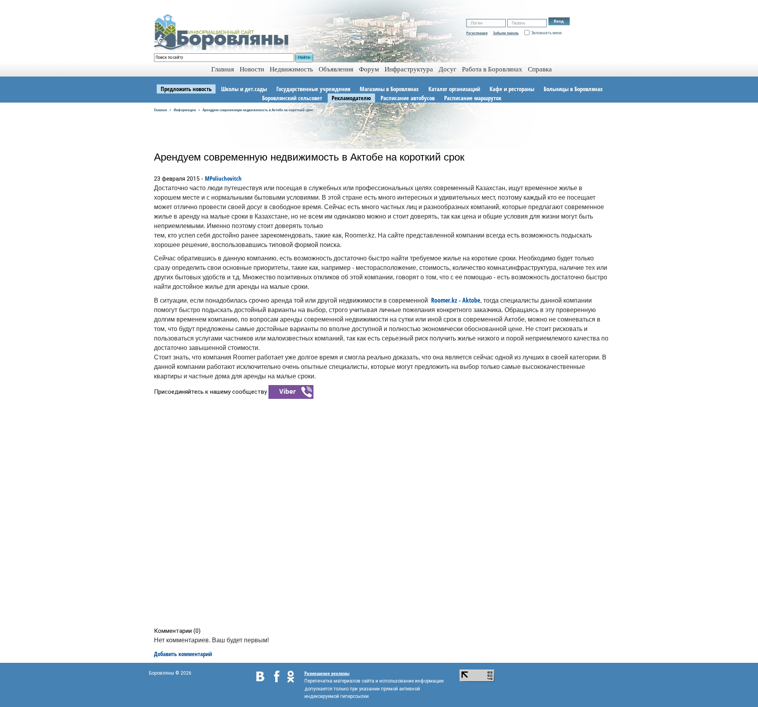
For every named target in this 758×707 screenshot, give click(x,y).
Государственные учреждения (313, 89)
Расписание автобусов (408, 98)
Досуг (447, 69)
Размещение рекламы (326, 673)
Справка (540, 69)
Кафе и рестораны (512, 89)
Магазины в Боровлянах (389, 89)
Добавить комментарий (183, 654)
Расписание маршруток (472, 98)
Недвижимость (291, 69)
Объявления (336, 69)
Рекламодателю (351, 98)
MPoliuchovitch (223, 178)
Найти (304, 57)
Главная (160, 109)
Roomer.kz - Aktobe (455, 300)
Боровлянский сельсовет (292, 98)
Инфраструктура (409, 69)
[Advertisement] (381, 512)
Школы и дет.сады (244, 89)
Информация (185, 109)
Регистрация (477, 33)
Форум (369, 69)
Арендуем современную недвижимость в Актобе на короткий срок (258, 109)
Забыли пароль (506, 33)
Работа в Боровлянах (492, 69)
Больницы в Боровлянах (573, 89)
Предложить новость (186, 89)
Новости (252, 69)
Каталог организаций (454, 89)
